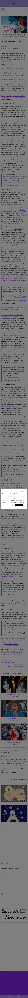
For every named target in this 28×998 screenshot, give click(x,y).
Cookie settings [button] (10, 505)
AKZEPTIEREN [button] (19, 505)
